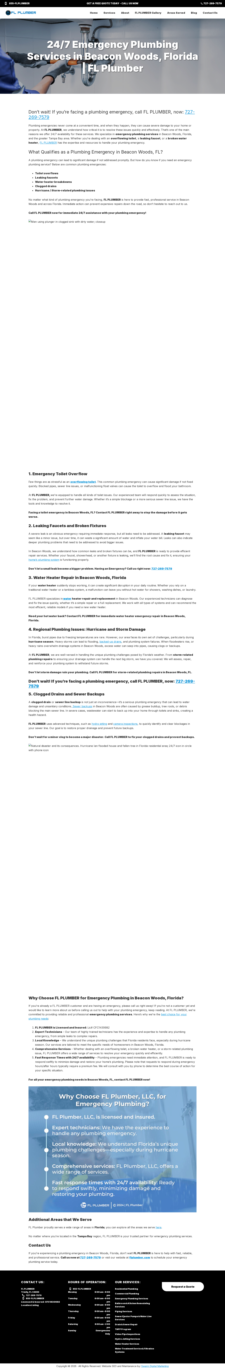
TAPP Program (123, 1329)
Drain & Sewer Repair (126, 1324)
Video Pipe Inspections (127, 1334)
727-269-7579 (212, 3)
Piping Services (123, 1311)
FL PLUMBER (48, 142)
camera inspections (125, 723)
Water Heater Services (127, 1344)
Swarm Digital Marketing (155, 1366)
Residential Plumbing (126, 1289)
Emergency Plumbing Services (131, 1298)
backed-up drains (110, 641)
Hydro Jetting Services (127, 1339)
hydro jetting (99, 723)
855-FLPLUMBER (19, 3)
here (158, 1227)
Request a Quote (183, 1286)
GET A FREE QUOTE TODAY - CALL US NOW (112, 3)
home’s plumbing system (43, 559)
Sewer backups (82, 706)
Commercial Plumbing (127, 1293)
